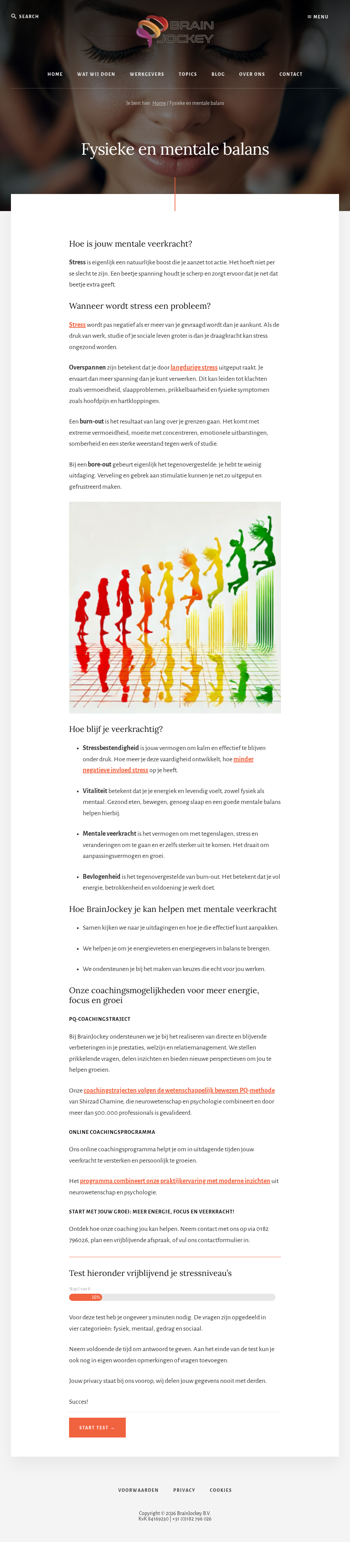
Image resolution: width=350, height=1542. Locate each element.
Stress (77, 324)
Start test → (97, 1428)
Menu (320, 17)
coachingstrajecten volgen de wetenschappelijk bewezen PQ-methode (179, 1090)
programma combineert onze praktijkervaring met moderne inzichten (175, 1181)
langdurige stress (194, 367)
